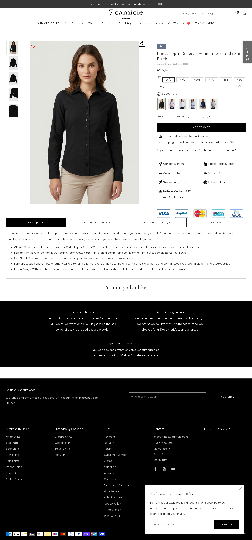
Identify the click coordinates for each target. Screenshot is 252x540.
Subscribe (227, 396)
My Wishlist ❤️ (179, 23)
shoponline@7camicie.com (170, 437)
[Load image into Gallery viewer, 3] (13, 79)
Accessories (150, 23)
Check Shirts (13, 473)
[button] (247, 52)
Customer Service (115, 455)
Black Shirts (13, 449)
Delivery (109, 443)
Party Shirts (62, 455)
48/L (239, 79)
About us (109, 473)
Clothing (125, 23)
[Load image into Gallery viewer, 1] (13, 47)
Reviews (216, 222)
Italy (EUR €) (192, 13)
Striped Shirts (14, 467)
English (213, 13)
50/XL (163, 86)
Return (108, 449)
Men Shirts (72, 23)
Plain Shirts (12, 461)
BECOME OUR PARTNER (216, 429)
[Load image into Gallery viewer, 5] (13, 110)
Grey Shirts (12, 455)
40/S (182, 79)
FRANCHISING (204, 23)
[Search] (244, 13)
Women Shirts (99, 23)
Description (35, 222)
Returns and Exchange (156, 222)
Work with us (112, 516)
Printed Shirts (14, 479)
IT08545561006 (162, 443)
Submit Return (113, 497)
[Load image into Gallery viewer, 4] (13, 94)
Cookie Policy (112, 503)
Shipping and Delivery (96, 222)
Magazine (110, 467)
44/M (212, 79)
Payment (109, 437)
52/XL (239, 86)
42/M (197, 79)
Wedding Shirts (64, 443)
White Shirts (13, 437)
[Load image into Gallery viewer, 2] (13, 63)
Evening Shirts (63, 437)
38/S (168, 79)
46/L (225, 79)
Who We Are (112, 491)
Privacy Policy (112, 510)
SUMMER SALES (48, 23)
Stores (108, 461)
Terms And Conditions (118, 485)
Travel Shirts (62, 449)
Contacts (110, 479)
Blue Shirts (12, 443)
